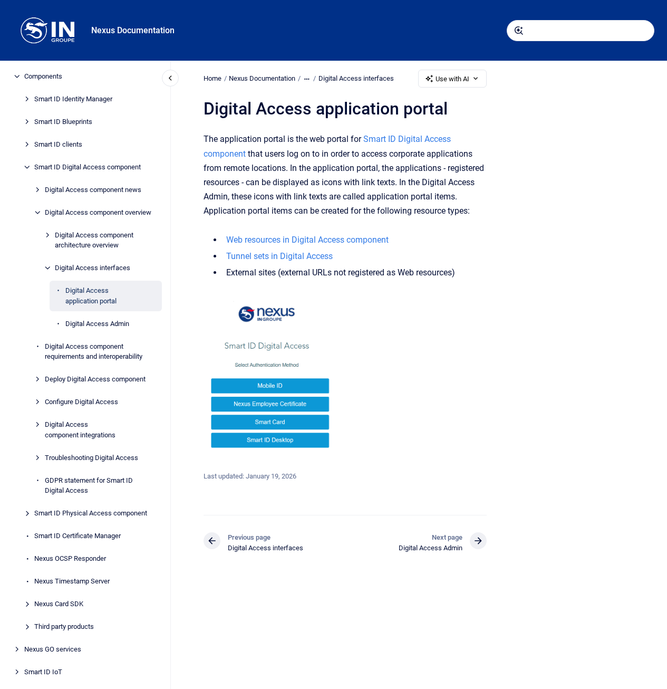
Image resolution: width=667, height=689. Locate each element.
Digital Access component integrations (80, 429)
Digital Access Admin (97, 324)
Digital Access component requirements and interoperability (93, 351)
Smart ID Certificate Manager (77, 536)
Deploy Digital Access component (95, 379)
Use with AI (452, 79)
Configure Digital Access (81, 402)
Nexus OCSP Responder (70, 558)
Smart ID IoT (43, 672)
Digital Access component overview (98, 212)
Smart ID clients (58, 144)
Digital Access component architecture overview (94, 240)
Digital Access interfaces (92, 268)
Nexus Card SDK (58, 604)
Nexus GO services (52, 649)
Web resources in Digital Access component (307, 240)
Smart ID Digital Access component (87, 167)
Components (43, 76)
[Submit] (518, 30)
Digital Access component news (93, 190)
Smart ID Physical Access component (90, 513)
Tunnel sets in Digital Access (279, 256)
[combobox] (580, 31)
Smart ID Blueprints (63, 122)
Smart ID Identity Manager (73, 99)
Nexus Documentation (133, 30)
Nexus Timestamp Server (72, 581)
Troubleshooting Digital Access (91, 458)
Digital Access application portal (91, 295)
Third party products (64, 626)
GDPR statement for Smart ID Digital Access (89, 485)
